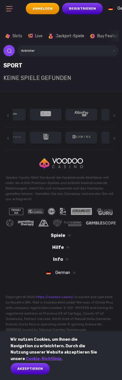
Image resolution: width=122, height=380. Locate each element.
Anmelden (42, 9)
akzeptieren (30, 369)
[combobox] (68, 50)
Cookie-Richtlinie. (44, 358)
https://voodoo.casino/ (55, 297)
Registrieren (82, 9)
